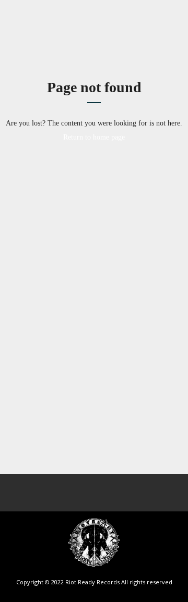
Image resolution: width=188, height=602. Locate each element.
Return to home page (94, 137)
